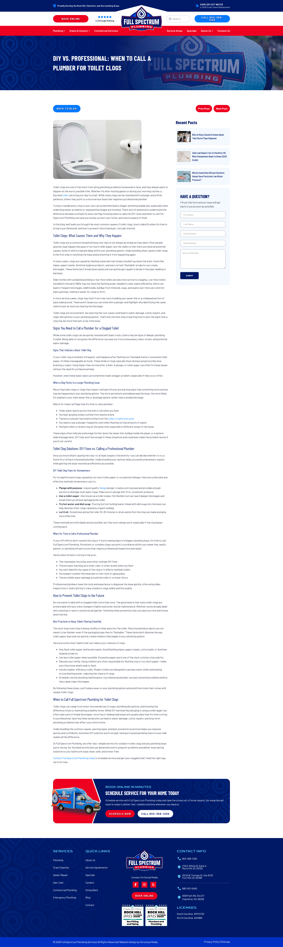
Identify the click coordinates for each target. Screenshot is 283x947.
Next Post (221, 108)
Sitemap (225, 941)
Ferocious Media (149, 942)
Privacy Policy (211, 941)
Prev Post (204, 108)
